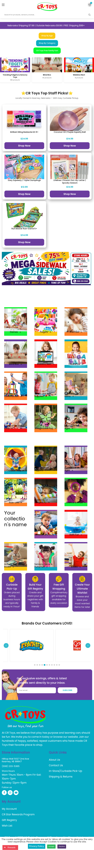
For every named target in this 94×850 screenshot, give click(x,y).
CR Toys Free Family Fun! (47, 50)
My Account (9, 809)
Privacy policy (36, 846)
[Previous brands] (6, 645)
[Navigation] (3, 5)
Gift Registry (9, 820)
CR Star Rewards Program (18, 814)
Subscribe (67, 690)
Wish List (7, 825)
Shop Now (24, 145)
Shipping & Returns (60, 776)
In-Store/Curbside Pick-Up (65, 771)
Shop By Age (47, 35)
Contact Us (56, 765)
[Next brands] (87, 645)
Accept (51, 846)
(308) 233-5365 (10, 766)
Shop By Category (47, 43)
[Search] (89, 14)
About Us (54, 759)
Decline (62, 846)
